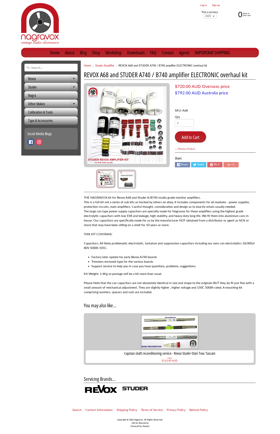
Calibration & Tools (40, 112)
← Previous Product (185, 148)
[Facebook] (30, 142)
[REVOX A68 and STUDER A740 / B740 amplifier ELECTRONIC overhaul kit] (105, 178)
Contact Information (99, 410)
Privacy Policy (176, 410)
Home (55, 52)
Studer (53, 87)
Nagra (32, 95)
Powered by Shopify (140, 426)
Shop (96, 52)
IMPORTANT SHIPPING (212, 52)
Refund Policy (198, 410)
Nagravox (138, 419)
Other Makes (53, 104)
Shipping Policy (127, 410)
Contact (168, 52)
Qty (177, 117)
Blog (83, 52)
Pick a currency (210, 12)
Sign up (216, 5)
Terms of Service (152, 410)
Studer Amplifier (104, 65)
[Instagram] (39, 142)
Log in (203, 5)
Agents (184, 52)
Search (77, 410)
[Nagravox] (40, 24)
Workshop (114, 52)
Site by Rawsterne (140, 423)
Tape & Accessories (40, 120)
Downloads (136, 52)
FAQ (153, 52)
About (69, 52)
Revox (53, 79)
